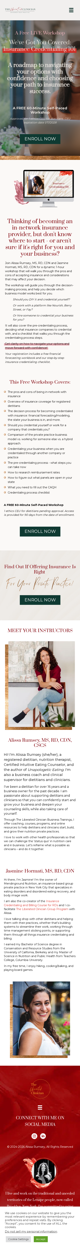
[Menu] (71, 10)
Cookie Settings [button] (18, 1239)
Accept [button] (40, 1239)
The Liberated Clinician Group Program (42, 909)
